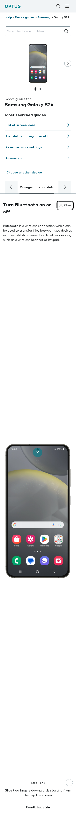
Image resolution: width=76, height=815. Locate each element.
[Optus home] (13, 6)
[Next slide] (67, 63)
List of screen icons (20, 125)
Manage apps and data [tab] (36, 187)
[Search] (58, 6)
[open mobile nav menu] (67, 6)
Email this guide (38, 807)
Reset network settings (23, 147)
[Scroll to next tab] (64, 187)
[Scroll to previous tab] (11, 187)
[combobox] (34, 31)
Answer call (14, 158)
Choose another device (24, 172)
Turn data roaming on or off (26, 136)
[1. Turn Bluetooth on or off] (38, 511)
